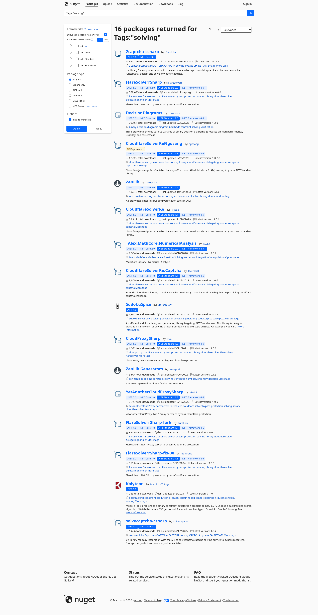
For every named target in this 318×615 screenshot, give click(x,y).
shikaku (230, 497)
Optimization (232, 257)
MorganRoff (164, 304)
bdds (177, 127)
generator (167, 318)
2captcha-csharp (142, 51)
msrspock (174, 113)
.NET (200, 65)
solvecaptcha (180, 521)
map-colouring (205, 497)
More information (136, 512)
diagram (163, 127)
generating (190, 318)
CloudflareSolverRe (145, 209)
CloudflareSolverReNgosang (154, 143)
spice (216, 318)
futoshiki (166, 497)
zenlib (137, 196)
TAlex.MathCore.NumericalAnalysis (161, 243)
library (209, 96)
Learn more (92, 29)
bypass (189, 65)
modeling (146, 196)
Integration (202, 257)
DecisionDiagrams (144, 113)
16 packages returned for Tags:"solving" (155, 33)
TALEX (206, 243)
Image (211, 65)
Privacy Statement (209, 600)
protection (190, 96)
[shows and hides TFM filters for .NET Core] (71, 52)
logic (194, 497)
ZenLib (132, 182)
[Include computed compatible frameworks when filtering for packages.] (105, 34)
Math (132, 257)
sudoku (133, 318)
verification (207, 127)
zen (131, 196)
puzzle (223, 318)
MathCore (141, 257)
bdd (171, 127)
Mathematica (155, 257)
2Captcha (134, 65)
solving (180, 65)
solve (149, 318)
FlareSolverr (175, 82)
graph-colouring (181, 497)
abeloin (194, 392)
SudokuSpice (138, 304)
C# (195, 65)
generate (179, 318)
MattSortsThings (159, 484)
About (138, 600)
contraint (186, 127)
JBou (169, 338)
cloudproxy (135, 352)
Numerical (189, 257)
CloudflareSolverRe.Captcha (154, 270)
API (205, 65)
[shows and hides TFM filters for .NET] (71, 46)
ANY (106, 40)
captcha (130, 165)
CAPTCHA (169, 65)
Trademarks (231, 600)
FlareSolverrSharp (144, 82)
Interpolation (217, 257)
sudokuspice (205, 318)
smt (190, 196)
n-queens (220, 497)
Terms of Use (152, 600)
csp (158, 497)
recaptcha (233, 162)
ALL (100, 40)
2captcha (170, 52)
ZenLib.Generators (144, 369)
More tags (222, 65)
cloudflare (161, 96)
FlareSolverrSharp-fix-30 (150, 453)
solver (171, 96)
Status (134, 572)
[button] (85, 29)
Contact (70, 572)
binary (132, 127)
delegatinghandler (136, 99)
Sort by (214, 29)
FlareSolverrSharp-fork (148, 422)
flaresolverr (135, 96)
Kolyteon (135, 483)
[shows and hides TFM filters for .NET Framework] (71, 65)
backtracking (136, 497)
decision (142, 127)
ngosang (194, 144)
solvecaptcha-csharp (146, 521)
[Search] (250, 13)
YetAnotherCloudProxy (142, 406)
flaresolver (149, 96)
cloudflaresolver (223, 96)
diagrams (152, 127)
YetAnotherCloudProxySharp (154, 392)
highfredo (186, 453)
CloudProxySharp (143, 338)
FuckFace (183, 423)
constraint (158, 196)
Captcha (145, 65)
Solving (178, 257)
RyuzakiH (176, 209)
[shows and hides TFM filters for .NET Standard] (71, 59)
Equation (168, 257)
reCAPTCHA (157, 65)
